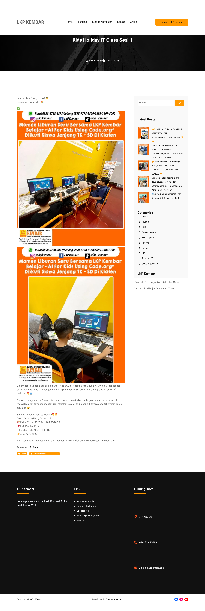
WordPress (36, 599)
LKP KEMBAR (30, 22)
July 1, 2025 (112, 60)
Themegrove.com (114, 599)
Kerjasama (148, 237)
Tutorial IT (147, 258)
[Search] (179, 103)
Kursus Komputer (86, 501)
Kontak (80, 520)
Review (146, 248)
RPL (144, 253)
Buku (144, 227)
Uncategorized (150, 264)
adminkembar (96, 60)
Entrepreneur (149, 232)
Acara (35, 447)
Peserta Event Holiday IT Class (46, 453)
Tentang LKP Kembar (88, 515)
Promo (145, 243)
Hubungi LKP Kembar (172, 22)
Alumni (145, 222)
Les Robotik (83, 511)
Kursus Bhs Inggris (86, 506)
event (23, 453)
